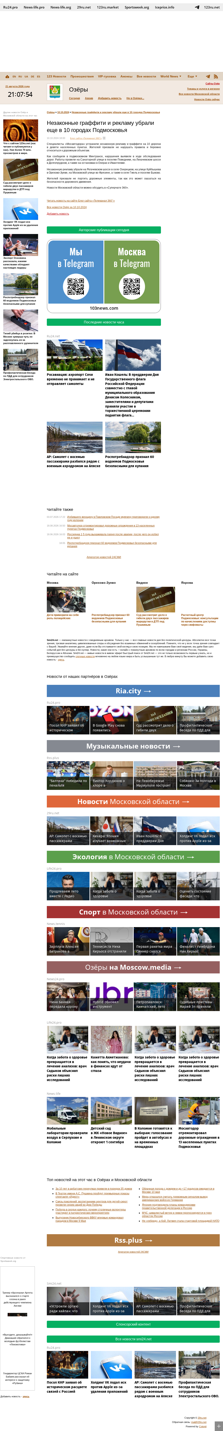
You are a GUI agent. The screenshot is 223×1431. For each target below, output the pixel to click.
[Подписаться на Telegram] (197, 7)
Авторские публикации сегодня (104, 230)
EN (14, 76)
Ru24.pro (10, 7)
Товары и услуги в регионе (203, 88)
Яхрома (187, 582)
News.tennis (56, 924)
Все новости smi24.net (133, 1339)
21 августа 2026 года (17, 86)
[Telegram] (208, 76)
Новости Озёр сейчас (207, 99)
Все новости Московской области (199, 94)
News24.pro (55, 979)
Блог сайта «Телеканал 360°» (86, 138)
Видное (142, 582)
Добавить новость (110, 98)
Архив (89, 98)
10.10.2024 (63, 112)
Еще (191, 76)
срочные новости (85, 656)
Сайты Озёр (213, 83)
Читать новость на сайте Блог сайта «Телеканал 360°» (81, 200)
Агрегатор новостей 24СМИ (104, 557)
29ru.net (84, 7)
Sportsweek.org (137, 7)
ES (38, 76)
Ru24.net (53, 336)
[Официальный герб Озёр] (55, 92)
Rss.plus (53, 758)
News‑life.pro (34, 7)
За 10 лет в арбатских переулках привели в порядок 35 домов (94, 1188)
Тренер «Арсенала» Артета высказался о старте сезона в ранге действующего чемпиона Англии (17, 1299)
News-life (54, 1094)
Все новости (146, 76)
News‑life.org (61, 7)
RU (20, 76)
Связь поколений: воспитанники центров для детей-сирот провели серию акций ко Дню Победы (92, 1203)
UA (26, 76)
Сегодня (74, 98)
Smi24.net (54, 1283)
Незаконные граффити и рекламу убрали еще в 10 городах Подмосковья (116, 112)
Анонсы (126, 76)
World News (169, 76)
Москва (52, 582)
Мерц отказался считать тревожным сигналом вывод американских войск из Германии (175, 1198)
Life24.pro (54, 868)
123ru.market (108, 7)
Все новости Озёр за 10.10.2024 (67, 207)
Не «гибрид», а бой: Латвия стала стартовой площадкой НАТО (180, 1220)
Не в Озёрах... (135, 98)
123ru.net (212, 7)
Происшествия (82, 76)
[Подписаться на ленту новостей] (216, 76)
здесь (61, 659)
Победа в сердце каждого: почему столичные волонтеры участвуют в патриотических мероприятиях (91, 1211)
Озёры (51, 112)
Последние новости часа (104, 322)
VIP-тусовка (107, 76)
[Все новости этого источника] (104, 138)
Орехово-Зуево (104, 582)
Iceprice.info (164, 7)
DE (32, 76)
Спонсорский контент (133, 1324)
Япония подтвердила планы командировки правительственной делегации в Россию (168, 1206)
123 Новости (56, 76)
